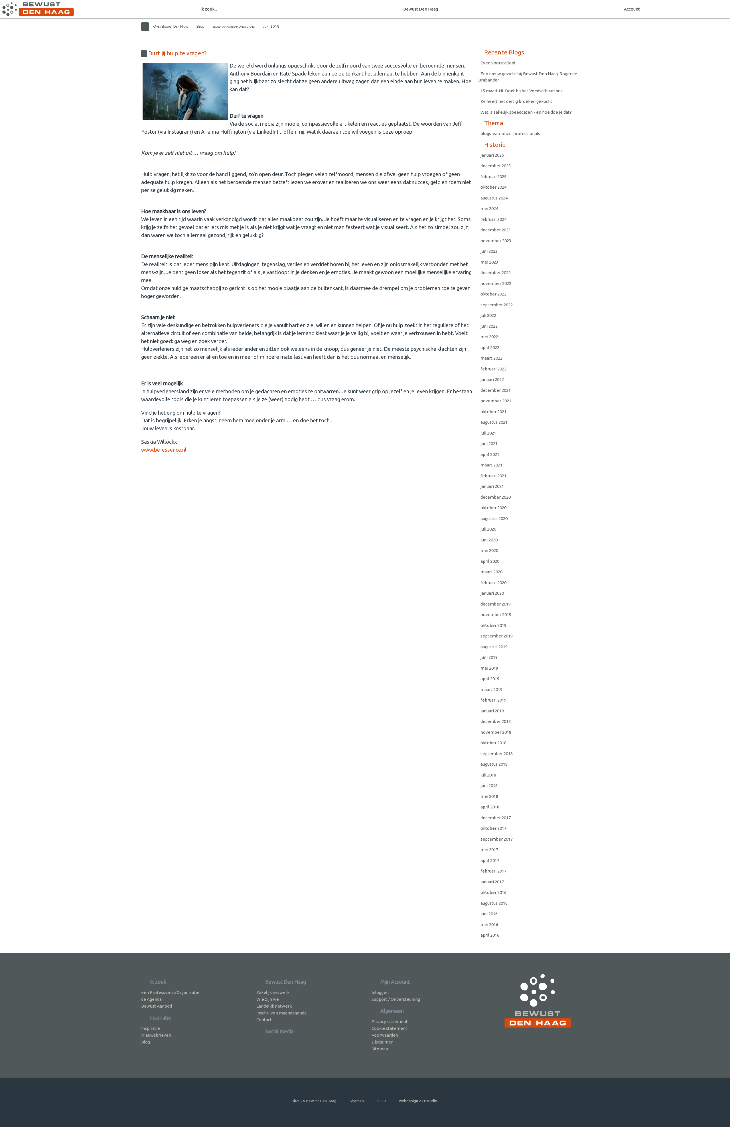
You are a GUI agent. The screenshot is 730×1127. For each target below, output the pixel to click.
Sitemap (380, 1048)
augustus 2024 (494, 197)
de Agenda (151, 999)
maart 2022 (491, 358)
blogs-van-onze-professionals (233, 26)
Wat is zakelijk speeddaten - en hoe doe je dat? (526, 112)
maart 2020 (491, 571)
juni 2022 (489, 326)
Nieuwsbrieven (156, 1035)
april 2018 (489, 806)
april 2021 (489, 454)
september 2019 (496, 635)
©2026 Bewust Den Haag (314, 1101)
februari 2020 (493, 582)
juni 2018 (271, 26)
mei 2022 (489, 336)
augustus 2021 (494, 422)
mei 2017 (489, 849)
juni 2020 (489, 539)
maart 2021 (491, 464)
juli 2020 (488, 529)
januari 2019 (492, 710)
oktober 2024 (493, 187)
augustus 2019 (494, 646)
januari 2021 (492, 486)
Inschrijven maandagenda (281, 1012)
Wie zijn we (267, 999)
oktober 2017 (493, 828)
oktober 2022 (493, 294)
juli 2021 (488, 433)
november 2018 (495, 732)
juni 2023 (489, 251)
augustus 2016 (494, 903)
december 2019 (495, 604)
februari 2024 (493, 219)
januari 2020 (492, 593)
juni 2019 (489, 657)
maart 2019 (491, 689)
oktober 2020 (493, 507)
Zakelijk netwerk (272, 992)
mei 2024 (489, 208)
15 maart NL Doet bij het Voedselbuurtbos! (521, 90)
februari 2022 (493, 368)
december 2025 (495, 165)
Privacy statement (390, 1021)
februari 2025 (493, 176)
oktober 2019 (493, 625)
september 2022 (496, 304)
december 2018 (495, 721)
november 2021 (495, 400)
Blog (200, 26)
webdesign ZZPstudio (418, 1101)
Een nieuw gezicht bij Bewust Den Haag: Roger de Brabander (527, 77)
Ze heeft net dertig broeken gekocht (516, 101)
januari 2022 (492, 379)
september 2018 (496, 753)
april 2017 (489, 860)
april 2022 (489, 347)
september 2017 (496, 839)
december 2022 (495, 272)
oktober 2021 (493, 411)
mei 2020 (489, 550)
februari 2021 (493, 475)
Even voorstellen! (497, 62)
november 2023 (495, 240)
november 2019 (495, 614)
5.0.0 (381, 1101)
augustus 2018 (494, 764)
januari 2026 (492, 155)
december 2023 (495, 229)
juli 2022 (488, 315)
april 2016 (489, 935)
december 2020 (495, 497)
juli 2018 (488, 775)
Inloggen (380, 992)
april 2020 (489, 561)
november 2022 (495, 283)
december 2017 (495, 817)
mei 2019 (489, 668)
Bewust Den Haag (420, 9)
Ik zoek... (208, 9)
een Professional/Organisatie (170, 992)
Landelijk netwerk (274, 1006)
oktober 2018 (493, 742)
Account (632, 9)
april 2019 (489, 678)
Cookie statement (389, 1028)
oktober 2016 (493, 892)
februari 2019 (493, 700)
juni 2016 (489, 913)
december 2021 (495, 390)
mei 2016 (489, 924)
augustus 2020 (494, 518)
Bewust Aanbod (156, 1006)
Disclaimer (382, 1042)
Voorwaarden (385, 1035)
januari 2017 (492, 881)
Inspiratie (150, 1028)
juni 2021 (489, 443)
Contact (264, 1019)
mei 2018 (489, 796)
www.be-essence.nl (163, 450)
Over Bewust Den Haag (170, 26)
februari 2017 (493, 871)
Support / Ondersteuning (396, 999)
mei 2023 (489, 262)
